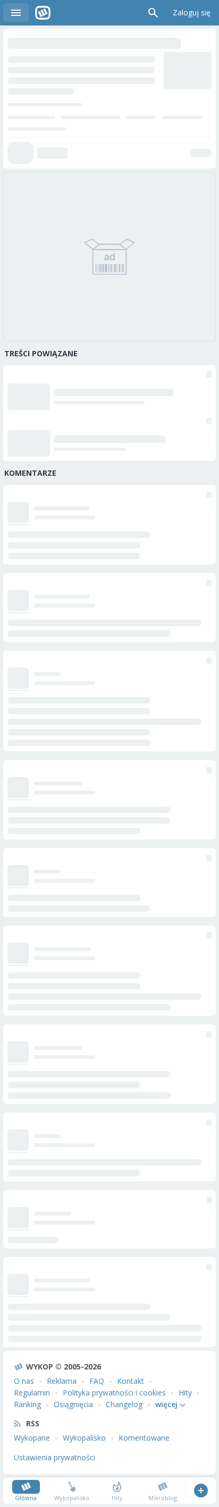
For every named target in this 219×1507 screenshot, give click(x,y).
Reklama (62, 1381)
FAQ (96, 1381)
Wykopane (32, 1438)
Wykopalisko (84, 1438)
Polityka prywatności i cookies (114, 1393)
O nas (24, 1381)
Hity (185, 1393)
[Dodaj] (201, 1490)
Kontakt (130, 1381)
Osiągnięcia (73, 1404)
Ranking (27, 1404)
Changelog (124, 1404)
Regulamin (32, 1393)
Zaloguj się (191, 12)
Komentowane (144, 1438)
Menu (16, 12)
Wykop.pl (42, 12)
